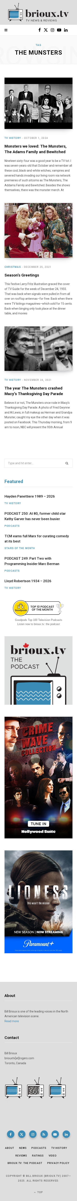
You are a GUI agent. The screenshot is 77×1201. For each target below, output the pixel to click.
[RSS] (44, 1134)
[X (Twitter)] (21, 1134)
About (9, 1148)
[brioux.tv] (38, 12)
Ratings (38, 1155)
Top (40, 1192)
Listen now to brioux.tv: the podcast (38, 624)
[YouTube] (55, 1134)
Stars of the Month (20, 548)
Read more (12, 1021)
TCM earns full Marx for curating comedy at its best (37, 538)
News (23, 1148)
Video (53, 1155)
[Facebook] (10, 1134)
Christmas (13, 267)
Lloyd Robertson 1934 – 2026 (28, 581)
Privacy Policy (58, 1163)
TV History (13, 138)
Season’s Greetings (22, 275)
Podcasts (12, 525)
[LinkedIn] (66, 1134)
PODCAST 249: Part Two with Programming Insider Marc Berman (32, 561)
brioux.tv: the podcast (25, 1163)
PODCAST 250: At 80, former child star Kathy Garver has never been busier (35, 516)
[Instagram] (33, 1134)
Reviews (21, 1155)
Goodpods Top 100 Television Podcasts (38, 620)
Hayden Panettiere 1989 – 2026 (30, 496)
